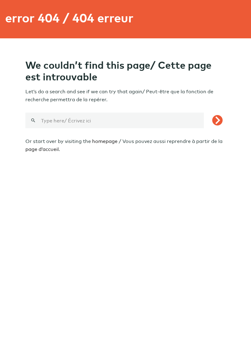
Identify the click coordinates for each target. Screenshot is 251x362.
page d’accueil (42, 149)
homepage (105, 141)
